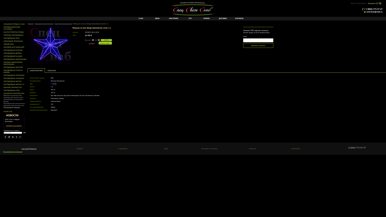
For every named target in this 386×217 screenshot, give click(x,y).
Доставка (223, 18)
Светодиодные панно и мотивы (13, 71)
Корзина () (373, 3)
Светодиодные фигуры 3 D (14, 84)
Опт (190, 18)
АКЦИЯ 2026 (8, 111)
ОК (24, 133)
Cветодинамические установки (12, 28)
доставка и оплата (209, 148)
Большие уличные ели (13, 87)
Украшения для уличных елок (14, 105)
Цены (157, 18)
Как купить (173, 18)
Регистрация (361, 3)
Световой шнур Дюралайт (14, 47)
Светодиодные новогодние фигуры (13, 100)
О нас (141, 18)
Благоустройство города (14, 32)
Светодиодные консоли (13, 67)
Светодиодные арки (12, 38)
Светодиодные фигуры (13, 81)
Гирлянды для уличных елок (13, 97)
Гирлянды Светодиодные (13, 35)
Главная (30, 24)
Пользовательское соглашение (12, 152)
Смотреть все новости (14, 126)
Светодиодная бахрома (13, 50)
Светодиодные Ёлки (12, 90)
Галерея (206, 18)
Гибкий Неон (9, 44)
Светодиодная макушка (12, 107)
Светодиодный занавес (13, 56)
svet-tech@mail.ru (374, 12)
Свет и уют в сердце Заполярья (12, 120)
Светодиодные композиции (15, 59)
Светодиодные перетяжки (14, 75)
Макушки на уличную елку (13, 95)
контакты (295, 148)
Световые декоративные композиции (13, 63)
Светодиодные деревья (13, 53)
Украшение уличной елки (14, 93)
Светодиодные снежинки (14, 78)
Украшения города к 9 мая (14, 24)
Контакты (239, 18)
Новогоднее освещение (13, 41)
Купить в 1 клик (104, 43)
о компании (122, 148)
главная (79, 148)
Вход (353, 3)
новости (252, 148)
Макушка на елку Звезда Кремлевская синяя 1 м (90, 24)
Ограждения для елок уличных (14, 103)
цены (166, 148)
